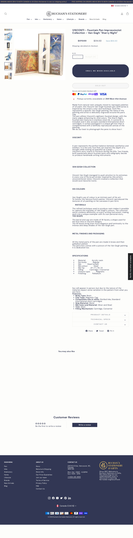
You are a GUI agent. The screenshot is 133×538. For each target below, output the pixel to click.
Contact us (100, 324)
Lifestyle (70, 19)
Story (38, 466)
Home (59, 19)
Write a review (85, 425)
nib (74, 53)
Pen (28, 19)
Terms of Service (42, 480)
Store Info (40, 472)
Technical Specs (100, 319)
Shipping (75, 46)
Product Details (100, 315)
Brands (82, 19)
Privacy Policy (41, 483)
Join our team (41, 478)
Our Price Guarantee (44, 475)
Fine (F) (77, 57)
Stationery (47, 19)
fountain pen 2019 (112, 107)
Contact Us (40, 489)
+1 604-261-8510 (74, 477)
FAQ (37, 486)
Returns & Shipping (43, 469)
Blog (104, 19)
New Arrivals (95, 19)
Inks (37, 19)
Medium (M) (90, 57)
